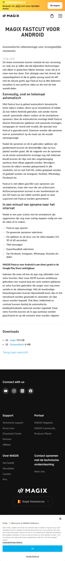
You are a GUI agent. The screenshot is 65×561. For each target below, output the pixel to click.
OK (32, 549)
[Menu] (60, 16)
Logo (13, 340)
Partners (7, 439)
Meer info (39, 471)
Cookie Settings (32, 556)
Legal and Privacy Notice (12, 542)
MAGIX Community (44, 428)
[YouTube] (6, 391)
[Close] (60, 519)
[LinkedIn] (22, 391)
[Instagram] (14, 391)
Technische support (13, 422)
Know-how (8, 428)
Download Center (12, 433)
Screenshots (17, 344)
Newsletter (8, 468)
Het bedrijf (8, 463)
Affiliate (7, 444)
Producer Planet (42, 433)
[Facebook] (31, 391)
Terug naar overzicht (15, 352)
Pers (5, 479)
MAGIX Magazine (43, 422)
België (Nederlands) (33, 501)
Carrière (7, 474)
